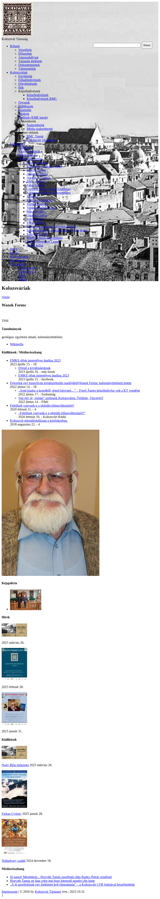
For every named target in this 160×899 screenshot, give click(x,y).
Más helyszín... (36, 211)
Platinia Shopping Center (43, 241)
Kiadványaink (19, 256)
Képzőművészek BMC (42, 98)
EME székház (36, 223)
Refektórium (35, 219)
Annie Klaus (35, 245)
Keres (147, 45)
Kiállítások (25, 147)
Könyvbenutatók (29, 151)
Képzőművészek (38, 95)
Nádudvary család (13, 860)
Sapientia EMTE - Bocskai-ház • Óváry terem (57, 230)
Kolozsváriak (19, 72)
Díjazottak (25, 53)
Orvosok (24, 102)
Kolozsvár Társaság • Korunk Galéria (51, 226)
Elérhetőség (17, 260)
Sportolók (24, 110)
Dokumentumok (29, 65)
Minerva (32, 196)
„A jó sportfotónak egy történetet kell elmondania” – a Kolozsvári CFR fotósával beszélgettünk (72, 884)
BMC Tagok (35, 136)
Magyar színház (37, 162)
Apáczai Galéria (37, 174)
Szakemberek (35, 125)
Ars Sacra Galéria (38, 177)
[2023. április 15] (25, 609)
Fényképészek (27, 83)
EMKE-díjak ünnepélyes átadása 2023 (35, 360)
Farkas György (11, 813)
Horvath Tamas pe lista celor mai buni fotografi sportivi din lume (52, 880)
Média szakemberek (40, 129)
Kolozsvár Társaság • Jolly (44, 166)
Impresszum (10, 891)
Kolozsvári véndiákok (41, 140)
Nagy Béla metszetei (15, 765)
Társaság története (30, 61)
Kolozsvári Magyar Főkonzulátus (49, 192)
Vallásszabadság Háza (41, 208)
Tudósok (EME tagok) (33, 117)
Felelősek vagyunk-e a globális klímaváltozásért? (42, 405)
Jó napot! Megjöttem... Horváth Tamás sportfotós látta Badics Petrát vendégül (61, 877)
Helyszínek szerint (30, 159)
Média (14, 253)
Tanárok (23, 114)
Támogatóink (27, 68)
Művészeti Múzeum (40, 200)
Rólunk (15, 46)
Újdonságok (18, 264)
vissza (6, 297)
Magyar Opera (36, 170)
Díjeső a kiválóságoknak (34, 368)
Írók (21, 87)
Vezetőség (25, 50)
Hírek (14, 249)
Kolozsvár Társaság (48, 891)
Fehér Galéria (36, 185)
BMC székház (36, 181)
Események (17, 144)
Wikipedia (16, 344)
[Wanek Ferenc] (50, 574)
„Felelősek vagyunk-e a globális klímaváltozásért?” (51, 413)
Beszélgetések (27, 155)
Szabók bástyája (37, 204)
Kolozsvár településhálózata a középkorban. (39, 420)
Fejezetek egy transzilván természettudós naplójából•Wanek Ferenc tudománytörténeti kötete (70, 383)
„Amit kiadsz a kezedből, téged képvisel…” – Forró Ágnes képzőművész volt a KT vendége (79, 390)
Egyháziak (25, 76)
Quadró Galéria (37, 215)
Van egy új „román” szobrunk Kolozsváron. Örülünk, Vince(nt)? (60, 398)
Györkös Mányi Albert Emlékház (48, 189)
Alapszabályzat (28, 57)
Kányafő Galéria (38, 234)
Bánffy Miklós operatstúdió (45, 238)
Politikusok (25, 106)
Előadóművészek (29, 80)
